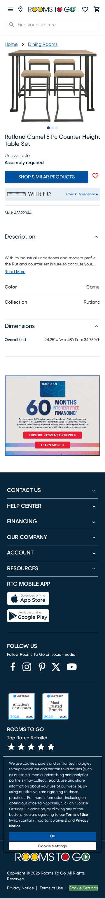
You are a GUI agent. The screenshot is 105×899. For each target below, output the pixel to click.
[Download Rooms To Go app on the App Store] (28, 598)
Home (11, 44)
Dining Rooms (42, 44)
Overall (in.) (15, 340)
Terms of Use (51, 888)
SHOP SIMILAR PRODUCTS (46, 177)
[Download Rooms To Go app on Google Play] (28, 615)
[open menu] (10, 9)
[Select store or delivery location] (20, 9)
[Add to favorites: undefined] (95, 176)
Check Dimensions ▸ (82, 194)
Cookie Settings (83, 888)
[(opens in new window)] (13, 667)
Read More (15, 272)
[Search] (10, 25)
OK (52, 836)
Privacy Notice (20, 888)
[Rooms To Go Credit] (52, 408)
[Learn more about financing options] (52, 448)
